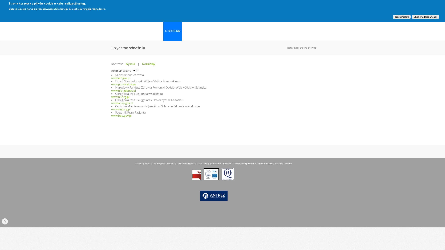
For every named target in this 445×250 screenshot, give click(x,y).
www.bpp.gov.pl (121, 116)
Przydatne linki (265, 163)
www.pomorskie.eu (123, 84)
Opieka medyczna (186, 163)
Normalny (148, 64)
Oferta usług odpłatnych (209, 163)
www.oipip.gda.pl (122, 103)
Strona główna (308, 47)
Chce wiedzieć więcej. (425, 17)
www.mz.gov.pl (120, 78)
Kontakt (227, 163)
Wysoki (130, 64)
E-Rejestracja (172, 30)
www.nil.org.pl (120, 97)
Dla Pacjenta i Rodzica (164, 163)
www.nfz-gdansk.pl (123, 91)
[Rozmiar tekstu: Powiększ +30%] (134, 70)
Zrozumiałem (402, 17)
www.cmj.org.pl (121, 109)
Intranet (279, 163)
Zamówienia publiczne (244, 163)
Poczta (288, 163)
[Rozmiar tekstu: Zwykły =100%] (137, 70)
